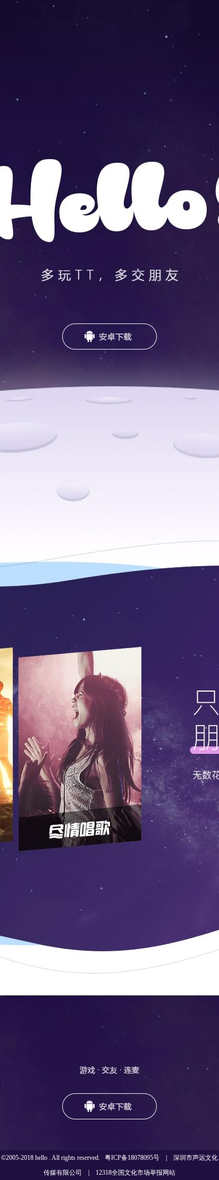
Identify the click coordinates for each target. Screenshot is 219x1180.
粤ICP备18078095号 (132, 1157)
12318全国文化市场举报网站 (135, 1172)
